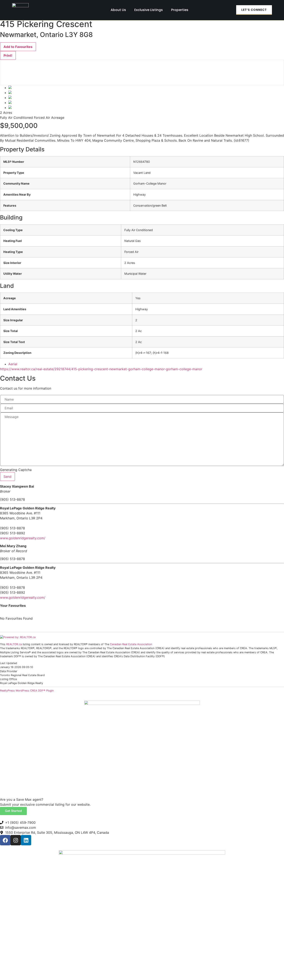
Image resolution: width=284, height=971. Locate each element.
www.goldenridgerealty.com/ (22, 538)
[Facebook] (5, 840)
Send (7, 476)
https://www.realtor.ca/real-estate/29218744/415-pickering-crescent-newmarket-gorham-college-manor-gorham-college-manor (101, 369)
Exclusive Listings (148, 9)
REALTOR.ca (14, 644)
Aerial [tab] (12, 364)
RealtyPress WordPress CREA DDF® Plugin (27, 690)
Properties (179, 9)
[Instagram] (15, 840)
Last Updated (8, 663)
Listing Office (8, 679)
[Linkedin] (26, 840)
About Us (118, 9)
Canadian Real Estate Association (131, 644)
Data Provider (8, 671)
